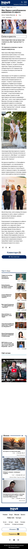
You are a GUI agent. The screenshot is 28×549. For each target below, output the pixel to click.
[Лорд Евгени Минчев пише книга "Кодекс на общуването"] (20, 325)
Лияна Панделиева (21, 455)
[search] (22, 2)
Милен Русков (22, 500)
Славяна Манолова (10, 15)
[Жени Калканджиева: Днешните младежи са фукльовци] (20, 335)
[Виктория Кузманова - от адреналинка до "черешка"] (20, 306)
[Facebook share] (3, 247)
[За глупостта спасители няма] (14, 443)
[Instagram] (18, 540)
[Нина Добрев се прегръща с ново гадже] (20, 315)
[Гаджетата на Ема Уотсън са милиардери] (20, 277)
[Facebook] (10, 540)
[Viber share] (6, 247)
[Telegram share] (9, 247)
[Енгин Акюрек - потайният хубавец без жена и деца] (20, 286)
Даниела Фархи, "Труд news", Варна (17, 477)
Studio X (17, 547)
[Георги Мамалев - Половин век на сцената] (20, 296)
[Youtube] (14, 540)
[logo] (5, 3)
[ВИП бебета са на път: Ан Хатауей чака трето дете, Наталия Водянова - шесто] (20, 344)
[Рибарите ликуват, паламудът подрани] (14, 464)
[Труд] (14, 509)
